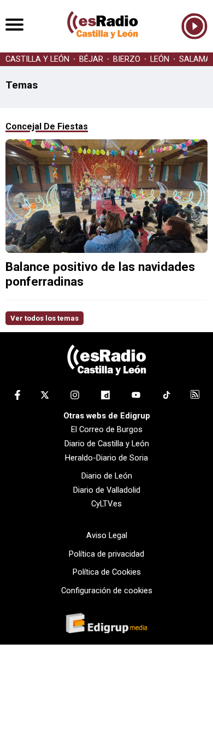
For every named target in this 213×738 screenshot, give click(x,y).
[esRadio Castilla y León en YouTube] (136, 397)
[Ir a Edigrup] (106, 624)
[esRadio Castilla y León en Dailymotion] (105, 397)
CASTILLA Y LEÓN (37, 59)
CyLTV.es (106, 504)
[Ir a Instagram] (74, 397)
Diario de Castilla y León (106, 443)
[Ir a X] (45, 397)
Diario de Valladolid (106, 490)
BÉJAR (91, 59)
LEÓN (159, 59)
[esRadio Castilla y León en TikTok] (166, 397)
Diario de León (106, 476)
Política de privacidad (106, 554)
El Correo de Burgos (107, 429)
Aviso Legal (106, 535)
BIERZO (126, 59)
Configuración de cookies (106, 590)
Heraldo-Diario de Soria (106, 458)
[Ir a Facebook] (17, 397)
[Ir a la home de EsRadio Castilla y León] (103, 47)
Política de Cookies (107, 572)
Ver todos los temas (44, 318)
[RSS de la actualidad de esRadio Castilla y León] (195, 396)
